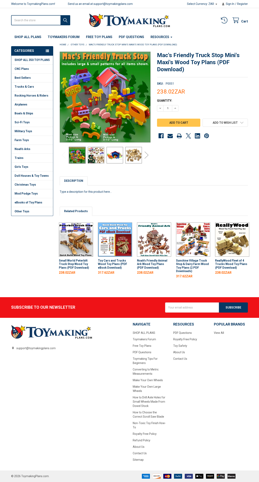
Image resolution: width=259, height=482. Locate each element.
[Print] (179, 136)
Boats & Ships (24, 113)
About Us (138, 446)
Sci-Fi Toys (22, 122)
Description (73, 180)
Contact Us (140, 453)
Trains (19, 158)
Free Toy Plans (99, 37)
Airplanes (21, 104)
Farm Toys (22, 140)
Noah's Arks (22, 149)
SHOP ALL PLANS (27, 37)
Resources (160, 37)
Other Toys (22, 211)
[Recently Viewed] (225, 20)
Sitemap (138, 459)
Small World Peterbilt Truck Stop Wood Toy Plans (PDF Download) (74, 264)
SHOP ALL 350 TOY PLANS (32, 60)
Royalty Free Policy (145, 433)
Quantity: (164, 100)
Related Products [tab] (76, 211)
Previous (64, 155)
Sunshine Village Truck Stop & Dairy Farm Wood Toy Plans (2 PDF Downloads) (192, 266)
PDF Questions (131, 37)
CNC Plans (22, 68)
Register (242, 3)
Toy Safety (180, 345)
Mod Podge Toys (26, 193)
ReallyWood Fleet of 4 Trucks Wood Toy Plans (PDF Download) (231, 264)
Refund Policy (141, 440)
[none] (105, 97)
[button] (225, 123)
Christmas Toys (25, 184)
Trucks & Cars (24, 86)
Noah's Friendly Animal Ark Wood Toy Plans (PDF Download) (152, 264)
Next (146, 155)
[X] (188, 136)
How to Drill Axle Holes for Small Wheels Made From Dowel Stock (149, 402)
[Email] (170, 136)
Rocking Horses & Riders (31, 95)
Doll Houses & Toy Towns (32, 175)
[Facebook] (161, 136)
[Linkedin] (197, 136)
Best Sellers (23, 77)
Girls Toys (21, 166)
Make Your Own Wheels (148, 380)
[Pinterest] (207, 136)
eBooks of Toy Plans (28, 202)
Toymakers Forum (64, 37)
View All (219, 332)
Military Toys (23, 131)
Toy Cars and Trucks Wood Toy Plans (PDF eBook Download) (112, 264)
